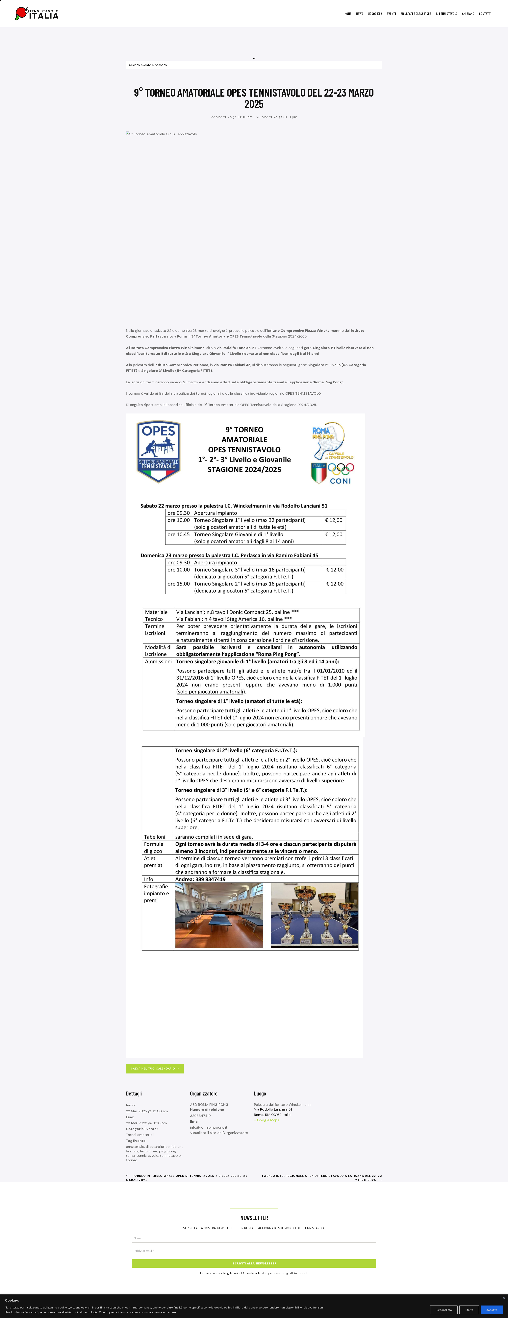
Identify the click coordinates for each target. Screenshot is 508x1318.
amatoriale (135, 1146)
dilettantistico (158, 1146)
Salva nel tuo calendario (153, 1068)
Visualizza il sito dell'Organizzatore (219, 1132)
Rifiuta (469, 1310)
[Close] (503, 1297)
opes (153, 1151)
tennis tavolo (147, 1155)
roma (130, 1155)
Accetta (491, 1310)
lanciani (132, 1151)
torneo (132, 1160)
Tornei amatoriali (140, 1134)
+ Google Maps (266, 1120)
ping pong (167, 1151)
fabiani (176, 1146)
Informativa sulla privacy (255, 1273)
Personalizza (444, 1310)
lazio (144, 1151)
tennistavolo (170, 1155)
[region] (254, 1306)
